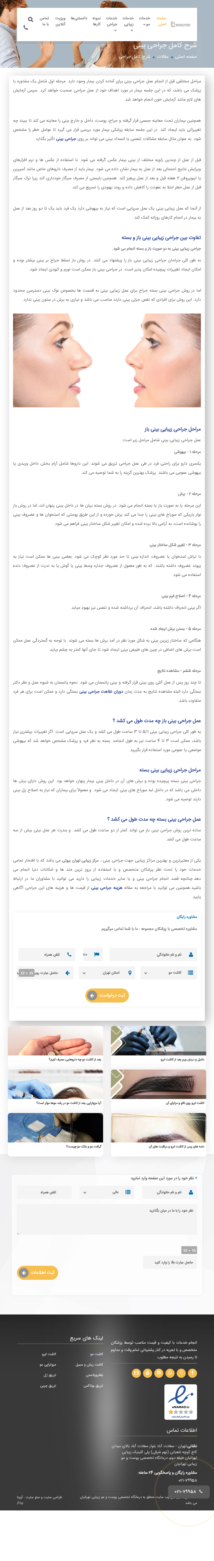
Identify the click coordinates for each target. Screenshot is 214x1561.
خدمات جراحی (111, 21)
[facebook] (192, 1373)
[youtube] (147, 1373)
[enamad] (180, 1402)
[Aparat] (136, 1373)
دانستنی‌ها (79, 18)
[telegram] (181, 1373)
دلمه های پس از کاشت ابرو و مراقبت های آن (176, 1146)
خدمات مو (144, 21)
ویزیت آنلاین (60, 21)
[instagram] (158, 1373)
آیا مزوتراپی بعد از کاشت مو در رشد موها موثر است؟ (68, 1103)
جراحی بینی (66, 139)
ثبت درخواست (112, 995)
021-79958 (188, 1480)
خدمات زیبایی (128, 21)
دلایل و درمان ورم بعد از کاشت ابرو (182, 1059)
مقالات (163, 57)
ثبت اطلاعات (42, 1272)
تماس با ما (44, 21)
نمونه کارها (96, 21)
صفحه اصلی (161, 21)
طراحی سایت (53, 1497)
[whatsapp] (170, 1373)
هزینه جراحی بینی (107, 888)
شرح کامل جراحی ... (132, 57)
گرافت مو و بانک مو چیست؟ (83, 1146)
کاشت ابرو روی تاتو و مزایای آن (185, 1103)
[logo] (180, 24)
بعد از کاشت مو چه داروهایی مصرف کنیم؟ (75, 1059)
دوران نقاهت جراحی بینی (101, 691)
